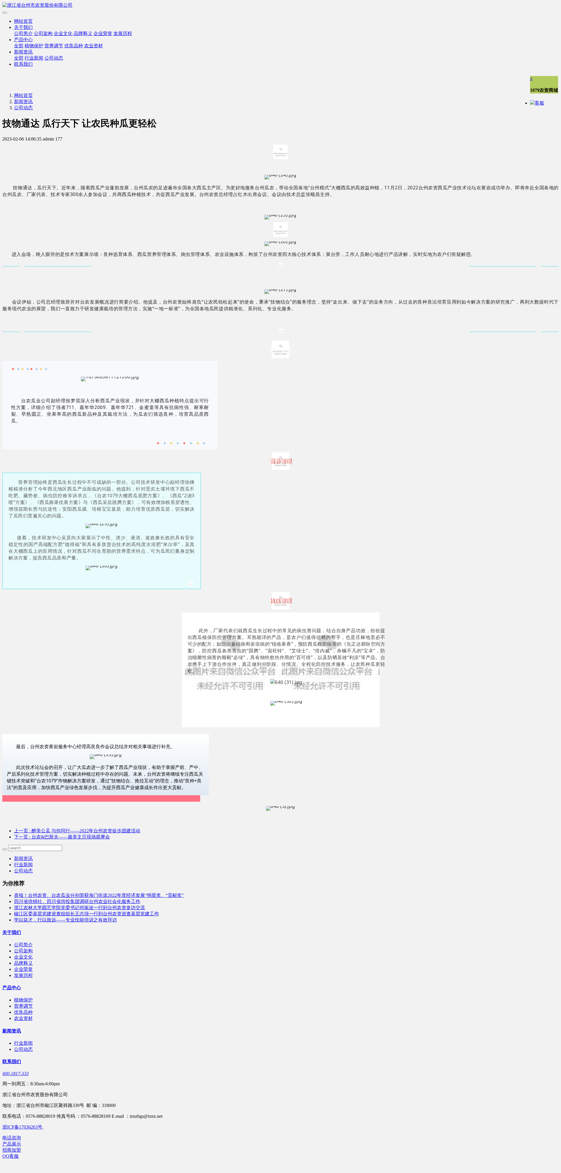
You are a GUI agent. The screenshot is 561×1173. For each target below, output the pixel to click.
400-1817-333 (15, 1073)
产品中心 (23, 39)
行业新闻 (34, 58)
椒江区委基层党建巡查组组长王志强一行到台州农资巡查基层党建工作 (86, 913)
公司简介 (23, 33)
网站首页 (23, 21)
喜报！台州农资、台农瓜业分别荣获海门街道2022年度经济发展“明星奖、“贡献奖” (99, 895)
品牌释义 (83, 33)
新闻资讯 (23, 51)
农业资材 (93, 45)
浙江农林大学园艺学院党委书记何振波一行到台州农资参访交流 (79, 907)
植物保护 (34, 45)
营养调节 (53, 45)
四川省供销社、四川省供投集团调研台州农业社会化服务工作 (77, 901)
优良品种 (73, 45)
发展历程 (122, 33)
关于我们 (23, 27)
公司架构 (43, 33)
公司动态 (53, 58)
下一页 (62, 836)
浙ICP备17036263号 (23, 1127)
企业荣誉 (103, 33)
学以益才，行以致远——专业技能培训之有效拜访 (65, 919)
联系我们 (23, 64)
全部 (18, 45)
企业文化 (63, 33)
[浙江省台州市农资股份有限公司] (280, 5)
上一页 (77, 830)
